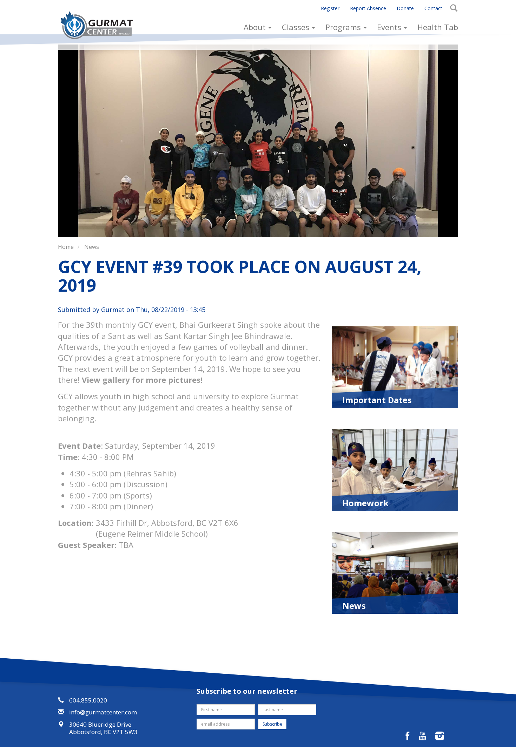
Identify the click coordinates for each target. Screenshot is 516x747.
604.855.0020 (88, 700)
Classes (296, 27)
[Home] (99, 25)
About (256, 27)
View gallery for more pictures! (142, 379)
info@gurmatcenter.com (103, 712)
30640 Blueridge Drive (100, 724)
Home (66, 247)
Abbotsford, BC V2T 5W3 (103, 732)
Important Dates (377, 399)
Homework (365, 502)
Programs (344, 27)
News (91, 247)
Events (390, 27)
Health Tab (437, 27)
